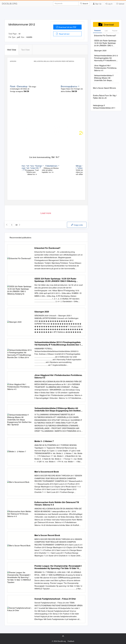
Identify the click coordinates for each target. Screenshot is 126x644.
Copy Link (78, 225)
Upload (121, 3)
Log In (109, 3)
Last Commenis (106, 31)
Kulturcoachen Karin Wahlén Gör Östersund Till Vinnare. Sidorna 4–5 (56, 503)
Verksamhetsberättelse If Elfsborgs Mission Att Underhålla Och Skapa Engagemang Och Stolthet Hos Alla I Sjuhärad (57, 409)
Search (85, 4)
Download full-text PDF (67, 27)
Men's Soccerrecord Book (46, 471)
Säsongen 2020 (41, 311)
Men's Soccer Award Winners (104, 88)
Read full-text (64, 34)
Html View (11, 49)
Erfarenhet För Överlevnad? (47, 248)
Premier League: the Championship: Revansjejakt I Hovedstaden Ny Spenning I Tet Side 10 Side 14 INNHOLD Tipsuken (58, 567)
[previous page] (7, 225)
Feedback (71, 641)
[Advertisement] (63, 13)
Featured (97, 30)
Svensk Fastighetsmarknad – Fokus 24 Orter (55, 599)
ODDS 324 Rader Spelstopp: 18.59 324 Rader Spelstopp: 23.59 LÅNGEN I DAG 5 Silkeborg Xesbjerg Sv (55, 279)
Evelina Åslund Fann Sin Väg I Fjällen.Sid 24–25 (105, 96)
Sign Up (98, 3)
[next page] (19, 225)
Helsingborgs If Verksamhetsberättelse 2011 (104, 106)
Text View (25, 49)
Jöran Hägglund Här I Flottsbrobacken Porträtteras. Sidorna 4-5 (58, 376)
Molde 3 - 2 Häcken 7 (44, 441)
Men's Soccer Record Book (47, 535)
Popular (114, 30)
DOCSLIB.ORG (9, 3)
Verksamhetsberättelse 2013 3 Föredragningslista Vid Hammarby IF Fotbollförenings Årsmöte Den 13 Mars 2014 (58, 343)
